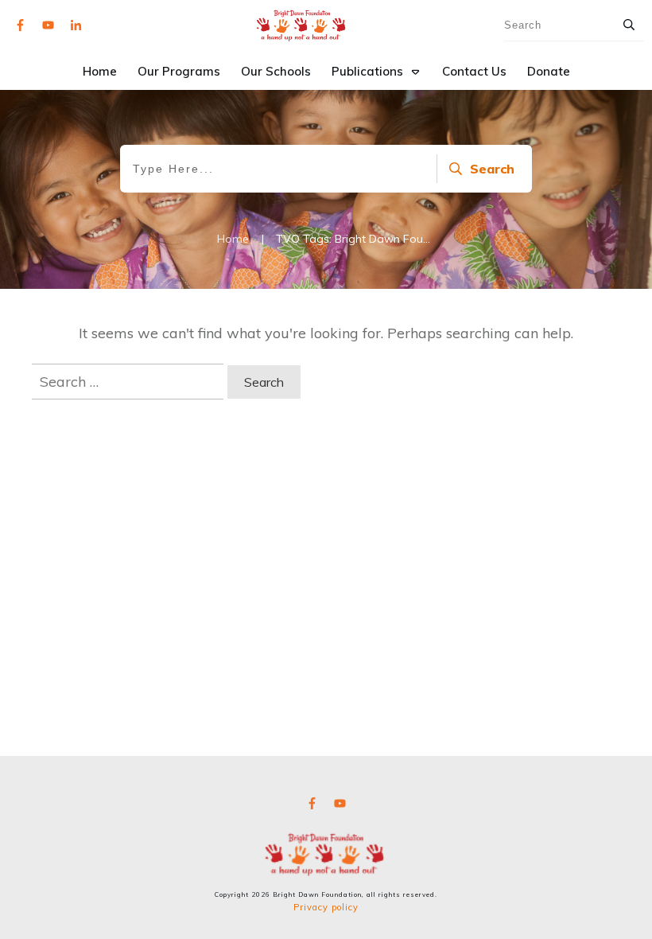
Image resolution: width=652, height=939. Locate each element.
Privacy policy (326, 907)
